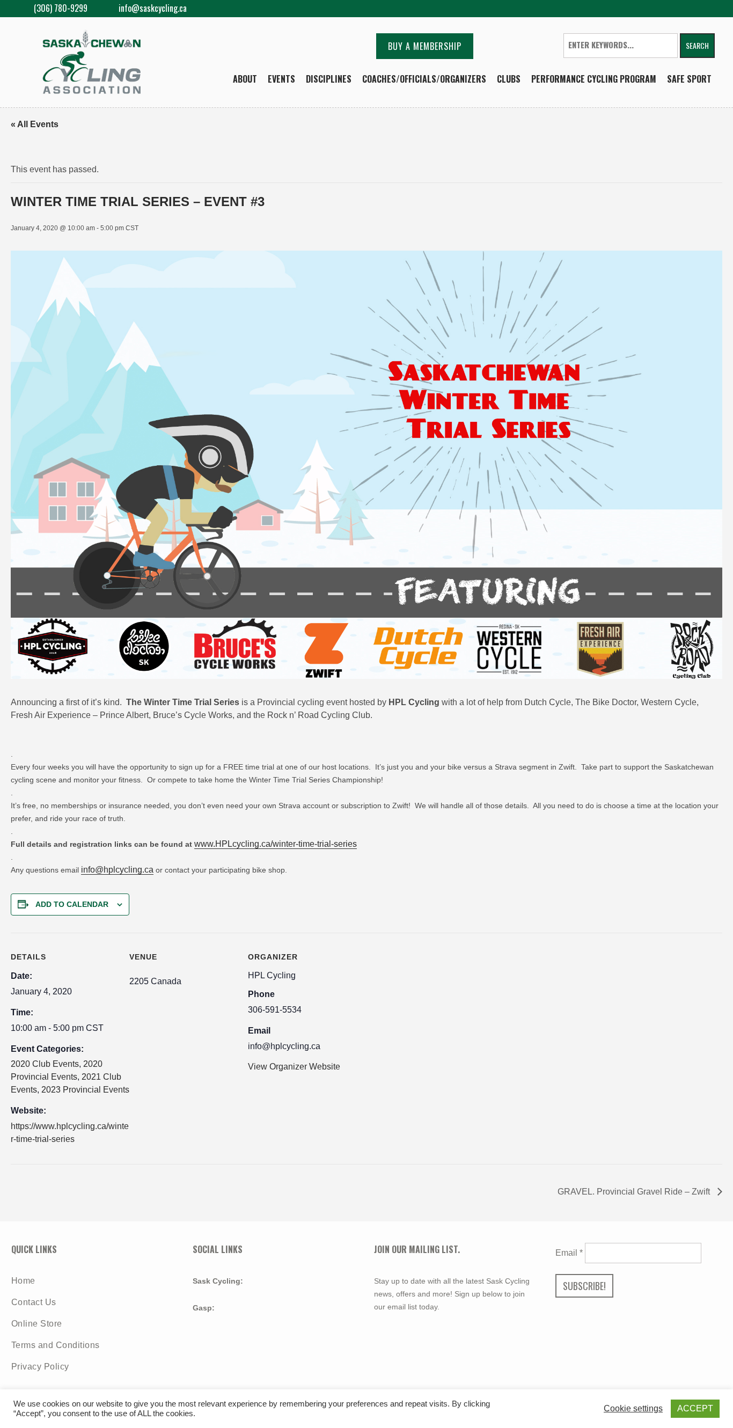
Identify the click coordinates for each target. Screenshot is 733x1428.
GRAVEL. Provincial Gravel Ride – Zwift (635, 1191)
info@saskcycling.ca (153, 8)
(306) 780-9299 (59, 8)
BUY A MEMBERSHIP (424, 46)
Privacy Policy (40, 1366)
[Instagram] (706, 8)
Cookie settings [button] (633, 1408)
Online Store (36, 1323)
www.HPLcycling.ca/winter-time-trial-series (275, 843)
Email (569, 1252)
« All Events (34, 124)
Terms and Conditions (55, 1345)
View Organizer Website (294, 1066)
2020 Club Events (45, 1063)
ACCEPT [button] (695, 1408)
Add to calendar (71, 904)
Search (697, 45)
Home (23, 1280)
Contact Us (33, 1302)
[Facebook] (689, 8)
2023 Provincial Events (85, 1089)
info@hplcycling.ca (117, 869)
